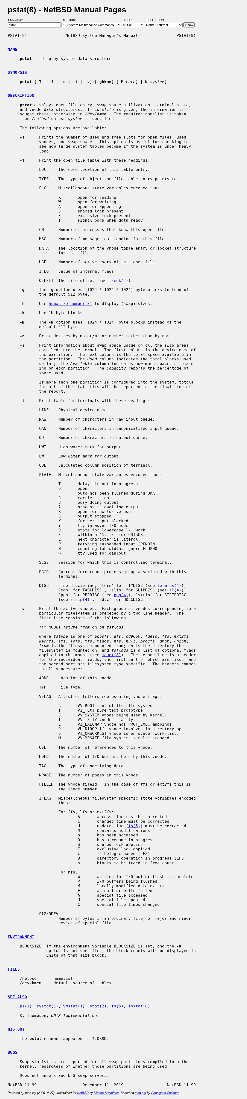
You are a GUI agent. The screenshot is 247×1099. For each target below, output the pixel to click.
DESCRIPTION (21, 95)
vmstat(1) (74, 1006)
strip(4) (80, 599)
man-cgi (140, 1093)
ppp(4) (121, 595)
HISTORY (16, 1029)
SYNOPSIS (17, 72)
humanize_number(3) (70, 303)
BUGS (12, 1052)
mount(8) (111, 655)
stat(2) (98, 1006)
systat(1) (47, 1006)
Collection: (156, 20)
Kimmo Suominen (106, 1093)
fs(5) (134, 826)
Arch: (130, 20)
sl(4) (175, 590)
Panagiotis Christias (165, 1093)
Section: (70, 20)
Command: (17, 20)
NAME (12, 49)
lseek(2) (118, 280)
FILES (14, 969)
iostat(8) (139, 1006)
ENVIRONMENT (21, 937)
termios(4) (169, 585)
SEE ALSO (17, 997)
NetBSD (83, 1093)
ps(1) (26, 1006)
